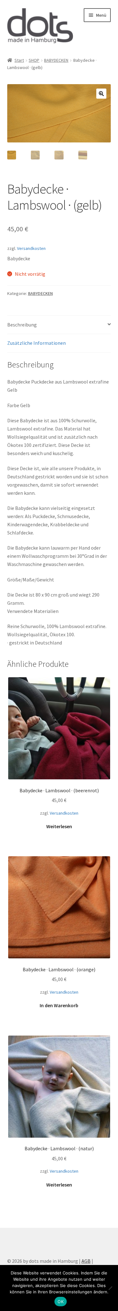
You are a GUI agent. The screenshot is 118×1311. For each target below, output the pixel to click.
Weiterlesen (59, 826)
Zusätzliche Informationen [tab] (36, 343)
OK (61, 1301)
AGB (86, 1261)
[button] (101, 94)
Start (19, 60)
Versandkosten (31, 248)
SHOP (34, 60)
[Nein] (110, 1288)
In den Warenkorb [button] (59, 1005)
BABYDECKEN (56, 60)
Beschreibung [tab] (22, 324)
